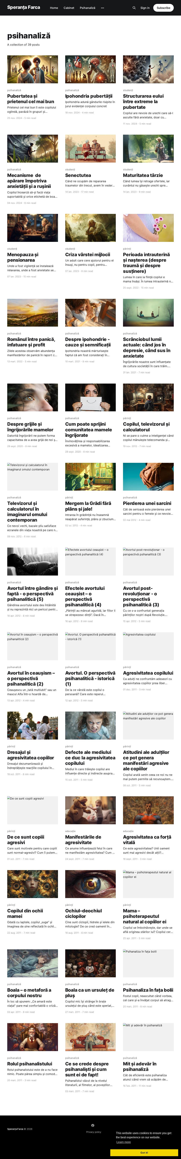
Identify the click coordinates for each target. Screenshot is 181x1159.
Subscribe (163, 8)
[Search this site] (134, 8)
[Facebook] (92, 1125)
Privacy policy (93, 1132)
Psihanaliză (87, 8)
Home (54, 8)
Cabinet (69, 8)
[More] (102, 8)
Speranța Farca (23, 7)
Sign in (145, 8)
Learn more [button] (123, 1142)
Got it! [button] (144, 1152)
